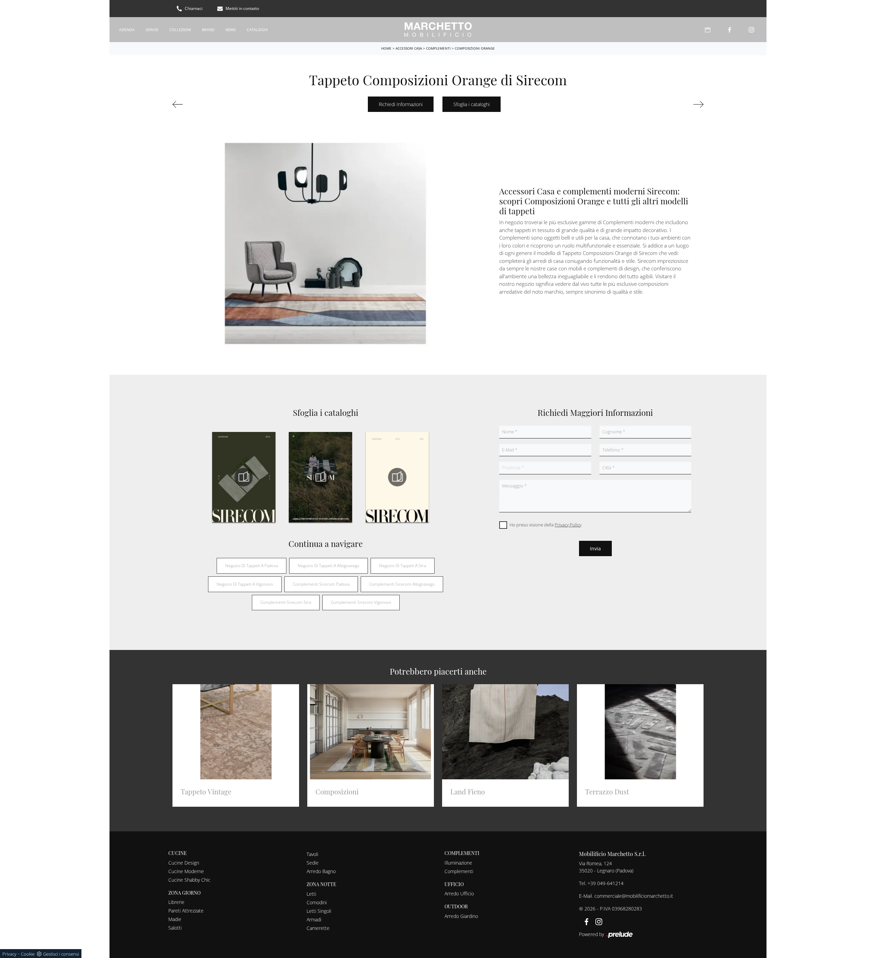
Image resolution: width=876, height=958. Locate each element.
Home (386, 48)
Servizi (151, 29)
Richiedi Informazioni (401, 104)
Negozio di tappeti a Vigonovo (245, 584)
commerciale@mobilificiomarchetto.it (633, 896)
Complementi (438, 48)
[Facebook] (729, 29)
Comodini (317, 902)
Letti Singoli (319, 911)
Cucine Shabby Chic (189, 880)
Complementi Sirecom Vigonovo (361, 602)
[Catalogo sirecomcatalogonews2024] (243, 477)
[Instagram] (751, 29)
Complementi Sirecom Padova (321, 584)
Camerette (318, 928)
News (231, 29)
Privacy (9, 954)
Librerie (176, 902)
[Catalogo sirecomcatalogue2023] (397, 477)
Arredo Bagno (321, 871)
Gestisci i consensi (61, 954)
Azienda (126, 29)
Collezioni (180, 29)
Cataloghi (257, 29)
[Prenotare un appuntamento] (708, 29)
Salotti (175, 927)
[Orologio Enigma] (663, 104)
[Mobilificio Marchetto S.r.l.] (438, 29)
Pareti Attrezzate (186, 910)
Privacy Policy (568, 525)
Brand (208, 29)
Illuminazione (458, 862)
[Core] (213, 104)
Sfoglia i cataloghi (471, 104)
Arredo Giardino (461, 916)
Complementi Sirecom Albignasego (402, 584)
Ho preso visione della (545, 525)
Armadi (314, 919)
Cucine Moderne (186, 871)
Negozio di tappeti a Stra (402, 566)
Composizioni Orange (475, 48)
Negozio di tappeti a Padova (251, 566)
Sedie (313, 862)
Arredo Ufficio (459, 893)
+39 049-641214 (605, 883)
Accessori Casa (409, 48)
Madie (174, 919)
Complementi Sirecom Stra (285, 602)
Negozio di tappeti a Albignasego (328, 566)
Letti (311, 894)
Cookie (28, 954)
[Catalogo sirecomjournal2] (320, 477)
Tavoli (312, 854)
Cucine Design (183, 862)
